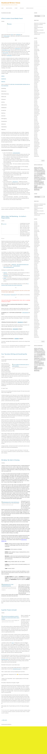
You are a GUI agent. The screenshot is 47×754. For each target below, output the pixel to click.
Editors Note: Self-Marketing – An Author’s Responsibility (13, 217)
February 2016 (36, 123)
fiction (38, 173)
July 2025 (35, 40)
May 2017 (35, 102)
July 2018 (35, 83)
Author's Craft (17, 450)
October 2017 (36, 95)
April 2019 (35, 71)
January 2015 (36, 141)
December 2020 (36, 50)
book (13, 642)
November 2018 (37, 77)
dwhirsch (5, 452)
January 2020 (36, 58)
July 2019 (35, 67)
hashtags (2, 209)
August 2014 (36, 147)
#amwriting (5, 275)
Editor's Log (17, 207)
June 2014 (35, 150)
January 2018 (36, 91)
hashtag (27, 207)
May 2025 (35, 43)
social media (11, 209)
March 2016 (36, 121)
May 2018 (35, 86)
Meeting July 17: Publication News (40, 23)
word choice (12, 601)
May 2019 (35, 69)
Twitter (21, 711)
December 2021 (36, 45)
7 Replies (2, 612)
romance (41, 182)
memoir (17, 600)
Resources (22, 8)
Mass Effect (42, 176)
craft (27, 450)
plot (39, 180)
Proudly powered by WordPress (6, 724)
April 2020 (35, 54)
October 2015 (36, 128)
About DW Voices (9, 8)
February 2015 (36, 139)
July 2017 (35, 99)
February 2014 (36, 156)
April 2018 (35, 87)
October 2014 (36, 145)
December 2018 (36, 76)
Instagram (13, 711)
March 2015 (36, 138)
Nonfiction (24, 598)
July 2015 (35, 132)
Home (2, 8)
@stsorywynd (13, 294)
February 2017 (36, 106)
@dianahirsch (18, 48)
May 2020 (35, 53)
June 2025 (35, 42)
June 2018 (35, 84)
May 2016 (35, 119)
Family (11, 600)
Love (39, 176)
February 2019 (36, 73)
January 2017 (36, 108)
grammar (14, 600)
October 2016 (36, 112)
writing (22, 451)
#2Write (2, 76)
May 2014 (35, 152)
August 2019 (36, 65)
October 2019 (36, 62)
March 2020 (36, 56)
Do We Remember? (16, 152)
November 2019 (37, 61)
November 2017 (37, 94)
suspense (43, 184)
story (40, 184)
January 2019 (36, 75)
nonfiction (42, 179)
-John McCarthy (12, 207)
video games (38, 187)
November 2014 (37, 143)
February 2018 (36, 90)
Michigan (36, 179)
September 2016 (37, 113)
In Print (16, 8)
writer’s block (40, 188)
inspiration (5, 451)
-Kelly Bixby (12, 598)
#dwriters (5, 272)
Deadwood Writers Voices (10, 3)
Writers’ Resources (29, 8)
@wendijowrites (25, 312)
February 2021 (36, 49)
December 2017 (36, 93)
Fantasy (35, 173)
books (41, 167)
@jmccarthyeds (7, 294)
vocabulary (7, 601)
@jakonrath (14, 264)
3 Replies (2, 21)
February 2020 (36, 57)
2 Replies (2, 220)
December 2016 (36, 109)
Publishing (21, 345)
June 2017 (35, 101)
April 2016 (35, 120)
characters (41, 168)
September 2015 (37, 130)
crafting (42, 169)
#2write (4, 278)
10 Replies (3, 462)
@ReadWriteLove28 (17, 668)
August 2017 (36, 98)
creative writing (38, 170)
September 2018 (37, 80)
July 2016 (35, 116)
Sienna (42, 183)
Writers (21, 207)
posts (12, 34)
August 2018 (36, 82)
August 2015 (36, 131)
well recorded (5, 52)
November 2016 (37, 110)
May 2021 (35, 47)
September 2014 (37, 146)
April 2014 (35, 153)
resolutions (14, 451)
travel (35, 186)
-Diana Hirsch (12, 450)
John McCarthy (21, 209)
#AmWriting (3, 78)
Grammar (20, 598)
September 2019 (37, 64)
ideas (2, 451)
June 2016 (35, 117)
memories (21, 600)
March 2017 (36, 105)
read (40, 180)
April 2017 (35, 104)
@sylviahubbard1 (16, 265)
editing (35, 171)
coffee (35, 169)
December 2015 (36, 125)
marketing (6, 209)
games (43, 173)
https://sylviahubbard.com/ (8, 267)
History (35, 174)
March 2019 (36, 72)
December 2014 (36, 142)
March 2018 (36, 88)
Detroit (43, 170)
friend (6, 711)
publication (7, 346)
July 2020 (35, 51)
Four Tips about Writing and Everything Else (14, 354)
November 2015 (37, 127)
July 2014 (35, 149)
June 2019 (35, 68)
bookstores (36, 168)
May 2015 (35, 135)
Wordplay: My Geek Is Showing (10, 460)
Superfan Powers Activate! (9, 610)
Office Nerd (35, 180)
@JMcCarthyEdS (6, 36)
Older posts (4, 720)
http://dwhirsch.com (6, 50)
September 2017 (37, 97)
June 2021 (35, 46)
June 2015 (35, 134)
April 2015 (35, 136)
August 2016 (36, 115)
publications (18, 34)
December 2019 (36, 60)
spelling (4, 601)
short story (38, 183)
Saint (35, 183)
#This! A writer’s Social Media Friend (12, 18)
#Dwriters (3, 81)
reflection (24, 600)
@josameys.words (4, 659)
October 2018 (36, 79)
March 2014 (36, 154)
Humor (44, 174)
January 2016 (36, 124)
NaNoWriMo (10, 451)
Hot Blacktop (40, 174)
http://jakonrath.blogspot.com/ (23, 264)
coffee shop (39, 169)
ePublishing (39, 171)
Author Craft (7, 600)
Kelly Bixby (36, 176)
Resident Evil (42, 181)
